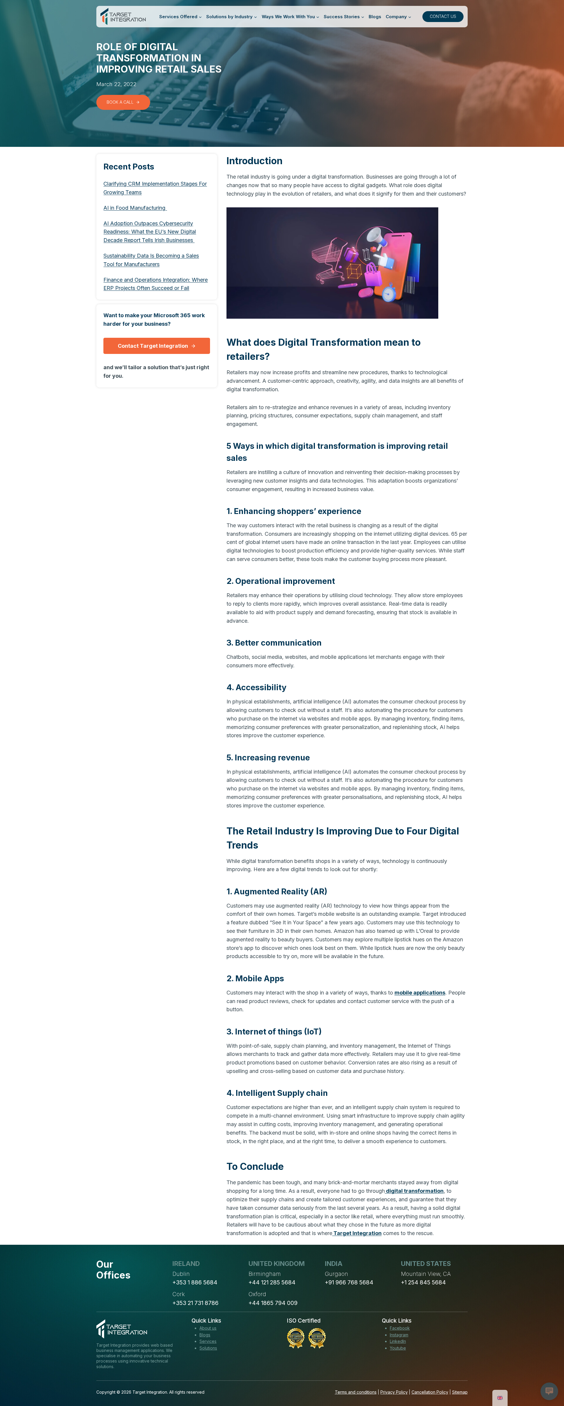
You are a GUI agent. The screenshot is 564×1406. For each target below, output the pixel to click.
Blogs (375, 16)
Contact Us (443, 16)
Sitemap (460, 1392)
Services (207, 1341)
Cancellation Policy (430, 1392)
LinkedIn (398, 1341)
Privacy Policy (394, 1392)
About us (207, 1328)
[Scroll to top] (548, 1379)
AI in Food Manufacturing (135, 208)
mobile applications (420, 993)
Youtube (398, 1347)
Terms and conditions (356, 1392)
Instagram (399, 1334)
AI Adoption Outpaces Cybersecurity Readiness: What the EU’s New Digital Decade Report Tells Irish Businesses (149, 231)
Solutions (208, 1347)
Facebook (400, 1328)
